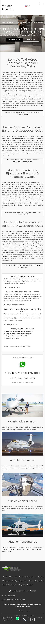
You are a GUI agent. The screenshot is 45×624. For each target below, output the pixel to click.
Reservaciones (14, 39)
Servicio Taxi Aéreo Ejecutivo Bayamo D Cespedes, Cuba (22, 30)
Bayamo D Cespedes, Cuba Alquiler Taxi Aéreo (18, 577)
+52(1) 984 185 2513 (22, 378)
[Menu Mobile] (41, 4)
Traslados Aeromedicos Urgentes (14, 304)
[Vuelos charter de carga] (22, 484)
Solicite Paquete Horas (11, 324)
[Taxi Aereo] (22, 444)
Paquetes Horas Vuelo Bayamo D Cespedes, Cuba (22, 310)
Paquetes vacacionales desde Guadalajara (19, 331)
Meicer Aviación (8, 7)
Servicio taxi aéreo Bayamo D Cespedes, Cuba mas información (22, 266)
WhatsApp (17, 615)
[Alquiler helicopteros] (22, 525)
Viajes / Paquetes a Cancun (22, 329)
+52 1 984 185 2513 (9, 596)
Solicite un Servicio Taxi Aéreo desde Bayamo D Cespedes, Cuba (22, 113)
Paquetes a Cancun (25, 585)
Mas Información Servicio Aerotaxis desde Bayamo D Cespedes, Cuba (22, 161)
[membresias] (22, 405)
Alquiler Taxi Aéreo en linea (12, 287)
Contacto (31, 39)
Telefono (24, 615)
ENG (28, 6)
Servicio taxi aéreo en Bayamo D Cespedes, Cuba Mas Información (22, 213)
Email (32, 615)
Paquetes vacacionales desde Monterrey (19, 333)
